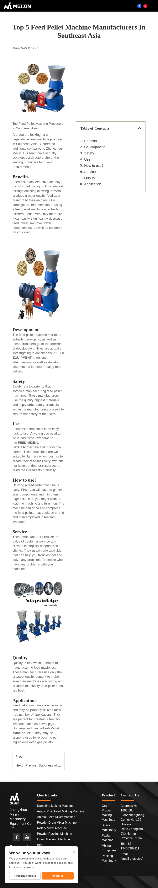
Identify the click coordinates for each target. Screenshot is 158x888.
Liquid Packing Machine (53, 839)
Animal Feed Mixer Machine (56, 817)
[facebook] (139, 6)
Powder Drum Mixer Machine (57, 822)
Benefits (90, 141)
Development (94, 147)
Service (90, 172)
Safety (89, 153)
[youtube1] (145, 6)
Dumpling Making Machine (55, 805)
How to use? (93, 166)
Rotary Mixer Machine (52, 828)
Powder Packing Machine (54, 833)
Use (87, 159)
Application (92, 184)
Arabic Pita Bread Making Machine (60, 811)
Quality (89, 178)
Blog (40, 845)
